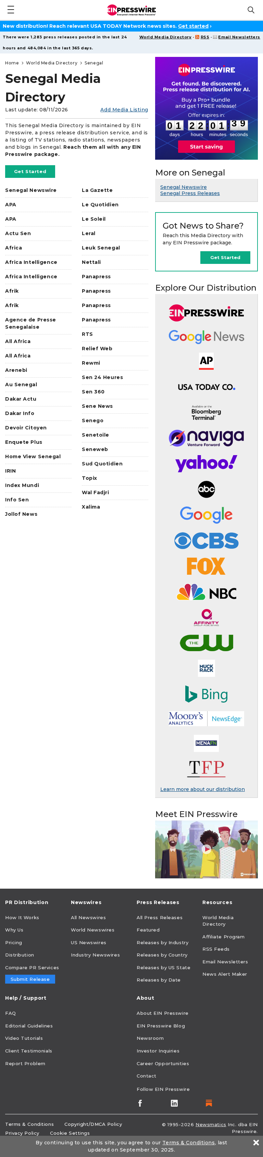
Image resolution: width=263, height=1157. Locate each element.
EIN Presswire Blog (161, 1025)
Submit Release (30, 979)
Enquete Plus (23, 442)
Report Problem (25, 1063)
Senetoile (95, 435)
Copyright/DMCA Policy (93, 1124)
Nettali (91, 262)
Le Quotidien (100, 205)
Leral (89, 233)
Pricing (13, 942)
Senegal (94, 62)
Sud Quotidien (102, 464)
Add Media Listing (124, 110)
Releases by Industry (162, 942)
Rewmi (91, 363)
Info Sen (17, 500)
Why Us (14, 930)
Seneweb (95, 449)
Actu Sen (18, 233)
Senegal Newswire (31, 190)
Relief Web (97, 348)
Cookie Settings (70, 1133)
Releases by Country (162, 955)
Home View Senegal (33, 456)
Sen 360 (93, 392)
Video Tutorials (24, 1038)
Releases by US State (163, 967)
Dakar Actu (21, 399)
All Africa (18, 341)
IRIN (10, 471)
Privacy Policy (22, 1133)
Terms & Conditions (29, 1124)
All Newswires (88, 917)
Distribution (19, 955)
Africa (13, 248)
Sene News (97, 406)
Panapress (96, 276)
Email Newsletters (239, 37)
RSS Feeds (216, 949)
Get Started (30, 171)
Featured (148, 930)
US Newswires (89, 942)
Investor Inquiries (158, 1051)
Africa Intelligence (31, 262)
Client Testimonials (28, 1051)
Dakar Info (20, 413)
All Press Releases (160, 917)
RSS (205, 37)
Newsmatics (211, 1124)
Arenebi (16, 370)
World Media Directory (165, 37)
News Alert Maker (224, 974)
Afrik (12, 291)
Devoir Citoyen (26, 428)
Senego (92, 420)
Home (12, 62)
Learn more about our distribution (202, 789)
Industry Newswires (95, 955)
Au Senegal (21, 384)
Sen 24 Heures (102, 377)
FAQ (10, 1013)
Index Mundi (22, 485)
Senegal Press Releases (190, 193)
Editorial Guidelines (29, 1025)
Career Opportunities (163, 1063)
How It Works (22, 917)
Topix (89, 478)
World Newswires (92, 930)
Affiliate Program (223, 936)
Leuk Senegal (101, 248)
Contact (146, 1076)
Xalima (91, 507)
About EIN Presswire (163, 1013)
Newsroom (150, 1038)
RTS (87, 334)
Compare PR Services (32, 967)
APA (10, 205)
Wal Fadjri (95, 492)
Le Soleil (94, 219)
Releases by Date (159, 980)
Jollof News (21, 514)
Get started (193, 26)
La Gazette (97, 190)
